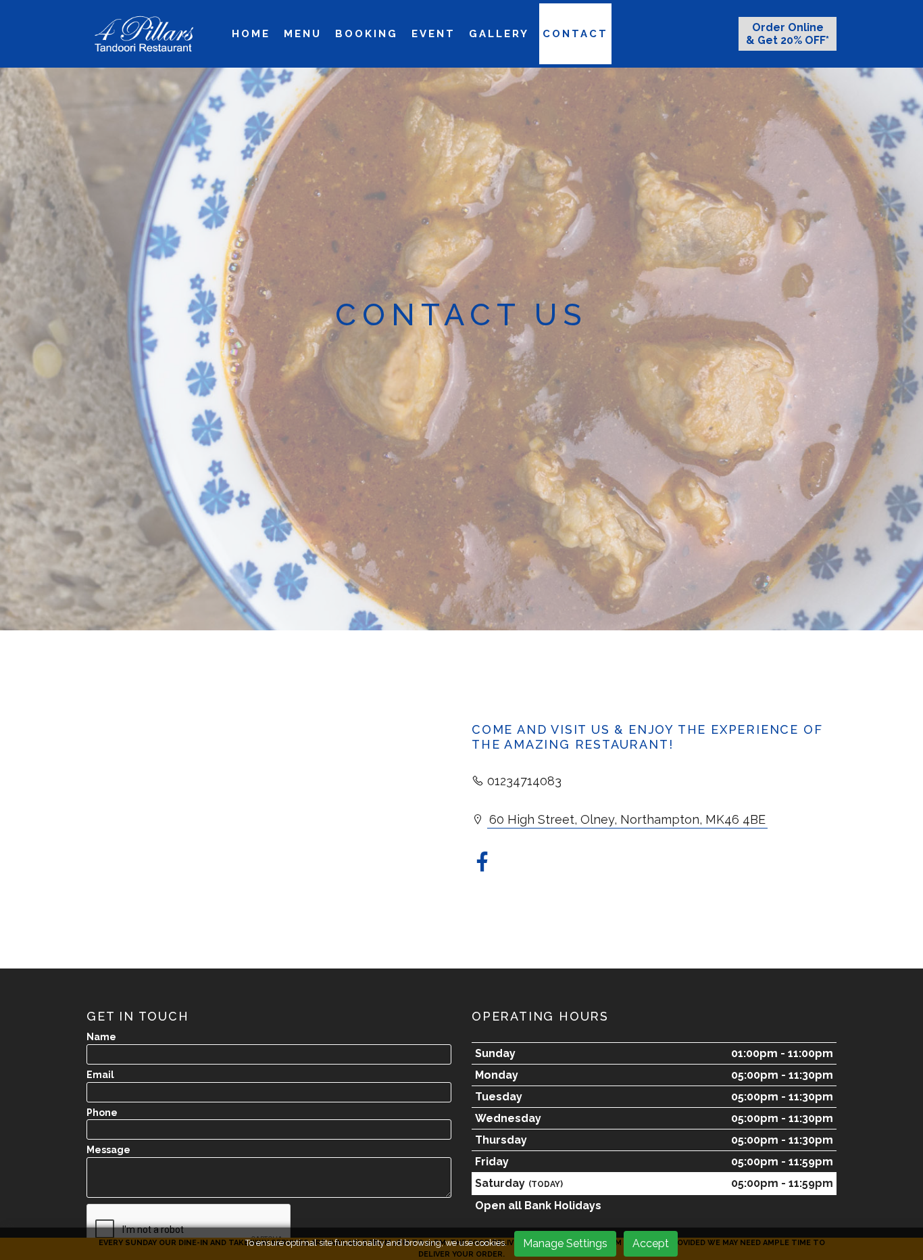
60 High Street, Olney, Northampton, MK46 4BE (627, 819)
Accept (650, 1243)
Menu (303, 34)
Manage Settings (565, 1243)
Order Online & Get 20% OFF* (787, 34)
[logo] (143, 34)
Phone (102, 1112)
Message (108, 1149)
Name (101, 1036)
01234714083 (524, 781)
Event (433, 34)
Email (100, 1074)
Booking (366, 34)
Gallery (499, 34)
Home (251, 34)
